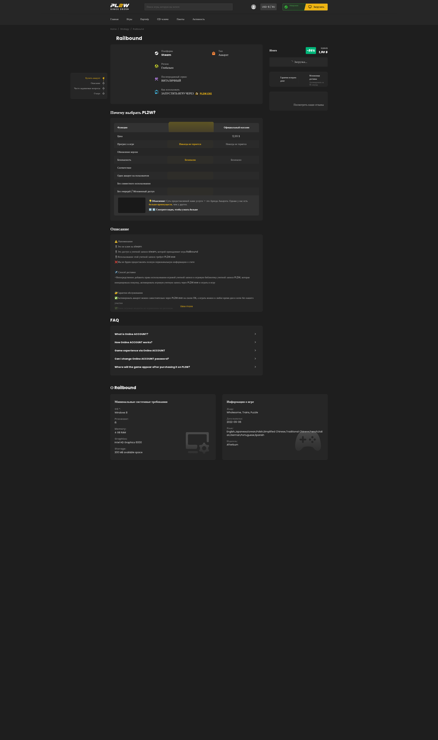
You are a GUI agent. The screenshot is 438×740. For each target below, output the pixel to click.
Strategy (124, 29)
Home (113, 29)
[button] (186, 334)
